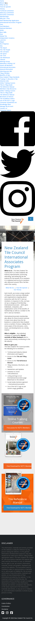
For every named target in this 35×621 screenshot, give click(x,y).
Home (2, 1)
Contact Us (3, 108)
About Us (3, 3)
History (2, 9)
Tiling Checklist (5, 73)
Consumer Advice (5, 110)
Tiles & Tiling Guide (6, 85)
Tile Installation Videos (7, 98)
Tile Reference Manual (7, 87)
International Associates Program (10, 22)
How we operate (5, 7)
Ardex (2, 30)
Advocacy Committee (7, 13)
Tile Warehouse (5, 58)
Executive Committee (7, 14)
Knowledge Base (5, 104)
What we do (4, 5)
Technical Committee (7, 11)
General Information (6, 69)
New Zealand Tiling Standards (9, 77)
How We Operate (21, 288)
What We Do (10, 288)
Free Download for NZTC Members (19, 466)
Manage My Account (6, 106)
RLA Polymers (4, 44)
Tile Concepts (4, 52)
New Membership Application (9, 20)
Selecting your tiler (6, 71)
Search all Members (6, 65)
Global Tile (3, 36)
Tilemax (2, 59)
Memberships (4, 16)
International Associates (7, 67)
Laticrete (3, 40)
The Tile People (5, 50)
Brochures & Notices (6, 97)
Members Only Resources (8, 89)
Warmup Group (5, 61)
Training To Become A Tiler (9, 79)
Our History (17, 290)
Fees (1, 24)
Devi (1, 34)
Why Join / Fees (5, 18)
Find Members (4, 26)
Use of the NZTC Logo (7, 100)
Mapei (2, 42)
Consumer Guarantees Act (8, 102)
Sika (1, 46)
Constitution (6, 606)
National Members (6, 28)
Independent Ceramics (7, 38)
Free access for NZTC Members (18, 428)
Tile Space (3, 54)
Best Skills (3, 32)
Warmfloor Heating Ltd (7, 63)
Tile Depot (3, 48)
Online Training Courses (7, 83)
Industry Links (4, 81)
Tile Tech (3, 55)
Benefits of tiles (5, 75)
